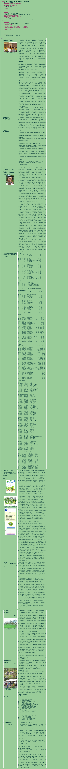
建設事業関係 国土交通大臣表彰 (11, 5)
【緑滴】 (6, 34)
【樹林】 (6, 12)
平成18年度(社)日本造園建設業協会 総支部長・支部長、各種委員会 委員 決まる (13, 16)
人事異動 (6, 8)
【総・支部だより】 (8, 24)
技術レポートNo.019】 (9, 17)
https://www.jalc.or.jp (22, 91)
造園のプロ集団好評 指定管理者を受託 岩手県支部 (16, 27)
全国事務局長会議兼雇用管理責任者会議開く (13, 3)
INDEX (2, 1)
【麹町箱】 (6, 22)
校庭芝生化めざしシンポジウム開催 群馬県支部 (16, 26)
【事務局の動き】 (7, 29)
